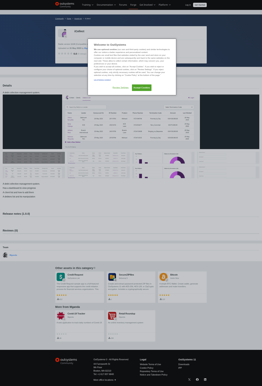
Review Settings (121, 87)
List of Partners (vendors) (102, 80)
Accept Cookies (141, 87)
